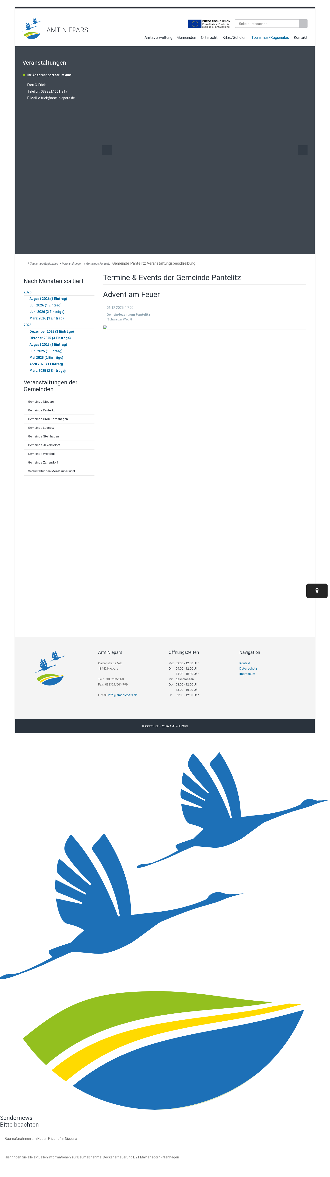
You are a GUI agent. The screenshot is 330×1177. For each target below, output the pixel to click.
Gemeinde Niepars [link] (41, 401)
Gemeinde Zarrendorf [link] (43, 462)
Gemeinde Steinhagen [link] (43, 436)
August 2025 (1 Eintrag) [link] (48, 344)
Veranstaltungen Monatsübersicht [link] (51, 471)
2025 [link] (27, 325)
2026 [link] (27, 292)
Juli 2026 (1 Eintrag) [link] (45, 305)
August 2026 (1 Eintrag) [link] (48, 299)
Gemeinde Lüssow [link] (41, 427)
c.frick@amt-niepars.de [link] (56, 98)
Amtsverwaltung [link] (158, 37)
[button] (317, 591)
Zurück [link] (107, 150)
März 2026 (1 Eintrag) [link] (46, 318)
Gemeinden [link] (186, 37)
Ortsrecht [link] (209, 37)
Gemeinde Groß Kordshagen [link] (48, 419)
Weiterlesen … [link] (31, 1144)
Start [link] (138, 38)
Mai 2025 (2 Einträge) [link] (46, 358)
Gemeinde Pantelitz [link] (98, 263)
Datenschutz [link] (248, 668)
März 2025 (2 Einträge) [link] (47, 371)
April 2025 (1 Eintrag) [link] (46, 364)
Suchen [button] (304, 23)
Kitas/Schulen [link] (234, 37)
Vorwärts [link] (303, 150)
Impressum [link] (247, 674)
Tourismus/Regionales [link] (270, 37)
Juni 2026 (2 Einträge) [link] (47, 312)
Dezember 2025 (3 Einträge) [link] (51, 331)
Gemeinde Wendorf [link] (41, 454)
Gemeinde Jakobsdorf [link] (44, 445)
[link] (32, 37)
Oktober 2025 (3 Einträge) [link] (50, 338)
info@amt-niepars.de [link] (122, 695)
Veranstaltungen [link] (72, 263)
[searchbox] (267, 23)
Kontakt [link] (301, 37)
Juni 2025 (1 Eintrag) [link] (46, 351)
